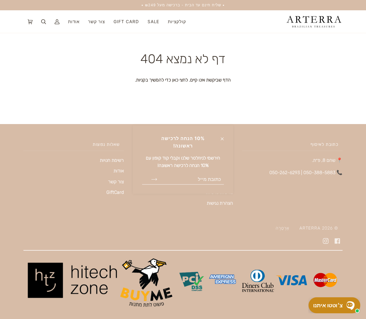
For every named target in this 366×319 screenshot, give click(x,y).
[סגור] (224, 135)
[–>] (149, 179)
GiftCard (115, 192)
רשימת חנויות (112, 160)
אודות (119, 171)
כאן (174, 80)
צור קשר (116, 181)
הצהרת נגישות (220, 203)
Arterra (310, 228)
